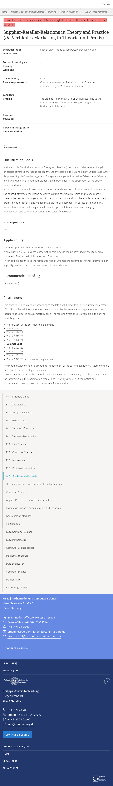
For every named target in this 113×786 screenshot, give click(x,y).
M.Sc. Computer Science (19, 452)
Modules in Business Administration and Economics (34, 508)
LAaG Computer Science (19, 532)
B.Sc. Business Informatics (20, 428)
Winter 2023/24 (14, 355)
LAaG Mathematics (16, 540)
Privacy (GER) (11, 670)
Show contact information (107, 681)
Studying (52, 11)
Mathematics (13, 580)
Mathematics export (17, 556)
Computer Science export (20, 548)
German (106, 4)
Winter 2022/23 (14, 351)
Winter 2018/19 (14, 332)
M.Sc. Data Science (16, 444)
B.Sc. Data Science (16, 404)
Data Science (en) (15, 564)
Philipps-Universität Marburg (16, 681)
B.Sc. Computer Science (19, 412)
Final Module (13, 524)
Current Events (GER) (16, 746)
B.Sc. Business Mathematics (21, 436)
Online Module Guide (69, 11)
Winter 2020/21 (14, 340)
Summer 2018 (14, 328)
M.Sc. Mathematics (16, 460)
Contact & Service (17, 734)
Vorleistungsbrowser (17, 587)
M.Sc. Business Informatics (20, 468)
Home (4, 11)
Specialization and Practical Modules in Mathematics (34, 484)
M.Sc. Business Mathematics (96, 11)
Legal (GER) (10, 663)
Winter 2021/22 (14, 348)
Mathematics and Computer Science (27, 11)
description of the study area (51, 265)
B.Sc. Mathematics (16, 420)
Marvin (42, 370)
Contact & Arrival (17, 648)
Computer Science (16, 492)
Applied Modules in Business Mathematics (29, 500)
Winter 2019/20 (14, 336)
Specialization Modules (18, 516)
